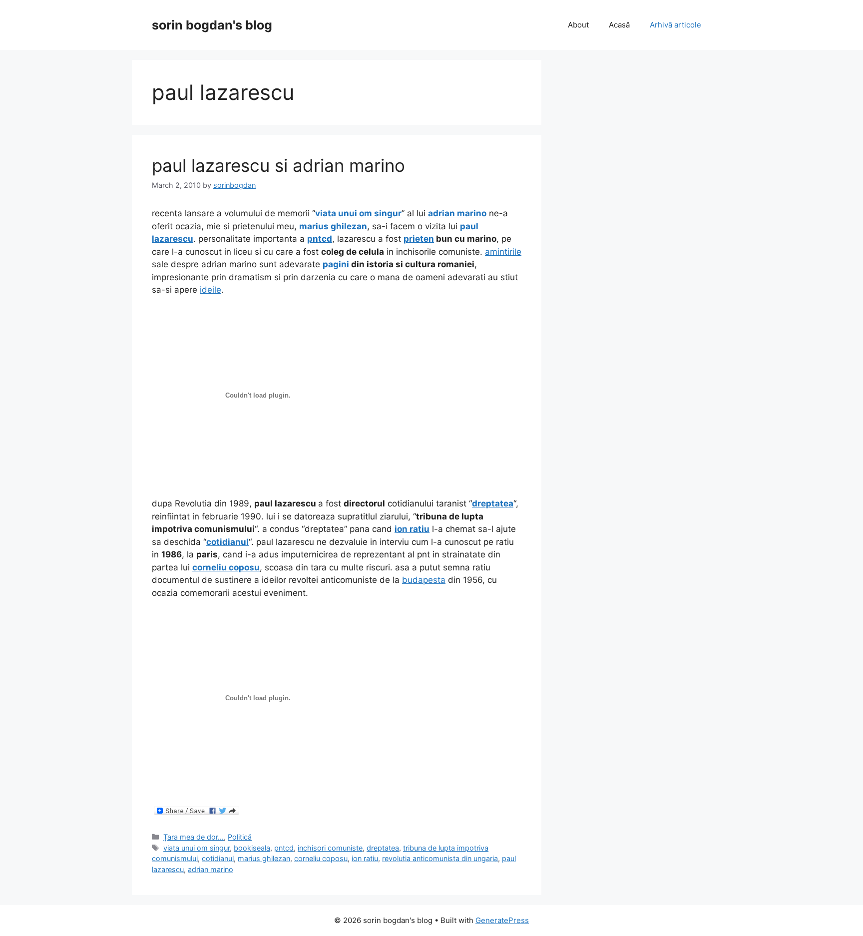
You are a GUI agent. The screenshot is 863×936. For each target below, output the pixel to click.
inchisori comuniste (330, 848)
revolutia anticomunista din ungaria (440, 858)
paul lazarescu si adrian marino (278, 165)
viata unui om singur (196, 848)
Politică (240, 837)
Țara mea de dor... (193, 837)
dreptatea (383, 848)
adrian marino (210, 869)
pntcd (284, 848)
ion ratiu (365, 858)
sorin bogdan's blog (212, 24)
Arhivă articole (675, 24)
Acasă (619, 24)
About (578, 24)
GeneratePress (502, 920)
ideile (210, 290)
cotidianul (218, 858)
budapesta (423, 580)
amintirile (503, 252)
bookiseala (252, 848)
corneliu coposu (321, 858)
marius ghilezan (264, 858)
